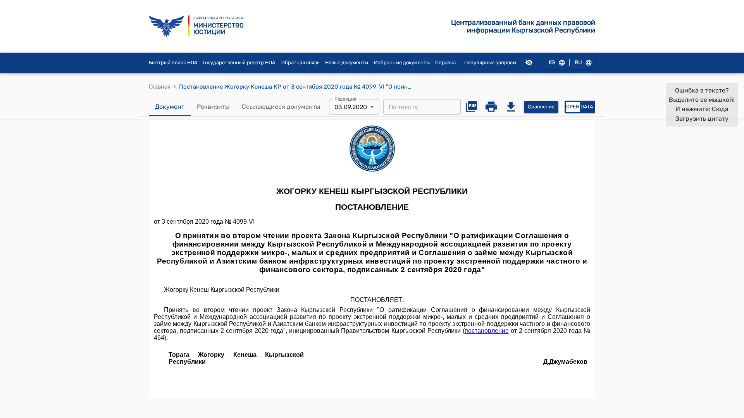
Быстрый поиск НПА (173, 62)
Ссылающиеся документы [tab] (281, 106)
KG (552, 62)
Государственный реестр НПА (239, 62)
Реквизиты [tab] (213, 106)
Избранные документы (402, 62)
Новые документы (346, 62)
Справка (445, 62)
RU (578, 62)
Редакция (345, 99)
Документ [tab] (169, 106)
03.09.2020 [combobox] (350, 107)
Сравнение (541, 107)
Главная (159, 86)
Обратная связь (300, 62)
